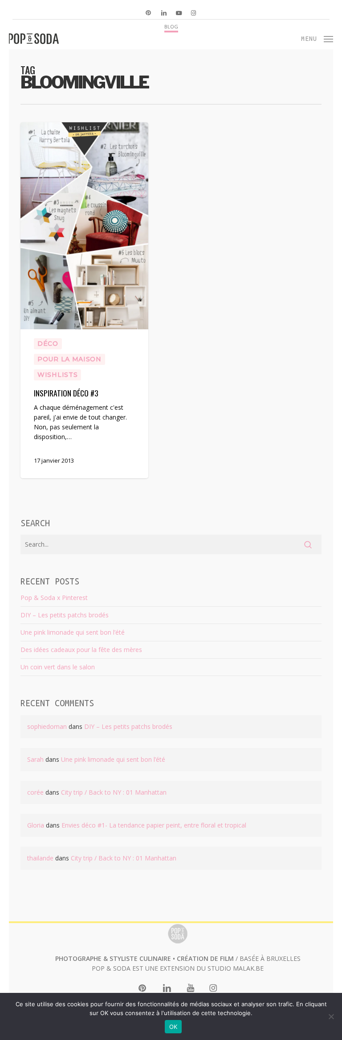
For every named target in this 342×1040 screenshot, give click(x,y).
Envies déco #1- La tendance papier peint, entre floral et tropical (153, 825)
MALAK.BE (248, 968)
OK (173, 1026)
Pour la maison (69, 359)
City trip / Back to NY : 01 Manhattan (114, 792)
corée (35, 792)
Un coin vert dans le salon (57, 667)
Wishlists (57, 375)
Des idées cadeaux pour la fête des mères (81, 649)
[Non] (330, 1016)
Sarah (35, 759)
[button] (317, 37)
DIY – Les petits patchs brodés (64, 615)
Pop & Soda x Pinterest (54, 597)
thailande (40, 858)
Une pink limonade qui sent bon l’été (72, 632)
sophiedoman (47, 726)
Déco (47, 344)
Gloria (35, 825)
